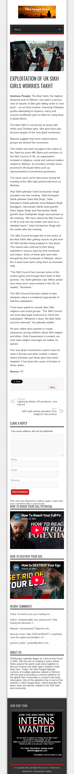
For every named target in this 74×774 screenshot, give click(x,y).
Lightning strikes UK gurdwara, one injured (37, 402)
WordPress (27, 771)
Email (14, 469)
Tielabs (48, 771)
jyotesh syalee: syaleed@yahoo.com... (30, 643)
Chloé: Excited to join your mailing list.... (31, 614)
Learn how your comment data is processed (36, 502)
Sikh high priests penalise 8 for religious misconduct (39, 411)
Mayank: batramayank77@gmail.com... (30, 628)
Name (14, 459)
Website (15, 480)
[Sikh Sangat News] (37, 15)
